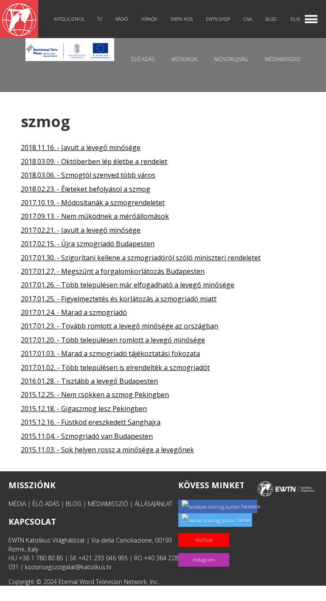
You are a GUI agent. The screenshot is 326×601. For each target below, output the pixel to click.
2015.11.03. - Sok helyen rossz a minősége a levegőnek (107, 449)
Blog (271, 19)
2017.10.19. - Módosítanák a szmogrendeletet (93, 202)
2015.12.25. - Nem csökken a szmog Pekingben (95, 394)
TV (99, 19)
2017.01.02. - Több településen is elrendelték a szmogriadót (115, 367)
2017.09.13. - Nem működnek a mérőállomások (95, 216)
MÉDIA (17, 504)
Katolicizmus (69, 19)
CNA (248, 19)
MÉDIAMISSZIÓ (108, 504)
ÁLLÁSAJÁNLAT (153, 504)
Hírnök (149, 19)
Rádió (121, 19)
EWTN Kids (182, 19)
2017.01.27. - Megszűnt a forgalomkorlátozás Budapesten (113, 271)
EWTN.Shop (218, 19)
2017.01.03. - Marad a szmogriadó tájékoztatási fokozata (110, 353)
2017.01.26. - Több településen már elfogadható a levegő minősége (127, 284)
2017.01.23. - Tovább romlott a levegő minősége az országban (119, 326)
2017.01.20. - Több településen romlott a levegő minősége (113, 340)
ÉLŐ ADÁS (45, 504)
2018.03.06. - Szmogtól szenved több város (88, 175)
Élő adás (143, 59)
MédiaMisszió (283, 59)
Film (295, 19)
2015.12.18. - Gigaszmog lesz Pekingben (84, 408)
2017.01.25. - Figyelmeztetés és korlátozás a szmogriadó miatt (118, 298)
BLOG (74, 504)
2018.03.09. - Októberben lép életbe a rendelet (94, 161)
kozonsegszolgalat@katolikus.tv (68, 567)
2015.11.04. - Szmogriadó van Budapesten (87, 436)
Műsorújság (231, 59)
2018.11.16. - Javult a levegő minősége (81, 147)
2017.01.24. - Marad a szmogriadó (74, 312)
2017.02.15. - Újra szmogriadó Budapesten (88, 243)
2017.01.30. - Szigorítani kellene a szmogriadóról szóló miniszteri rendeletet (141, 257)
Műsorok (184, 59)
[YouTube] (205, 531)
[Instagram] (205, 551)
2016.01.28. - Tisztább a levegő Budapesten (89, 381)
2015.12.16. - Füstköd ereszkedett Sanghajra (90, 422)
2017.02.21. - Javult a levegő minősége (81, 230)
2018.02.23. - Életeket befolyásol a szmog (85, 189)
